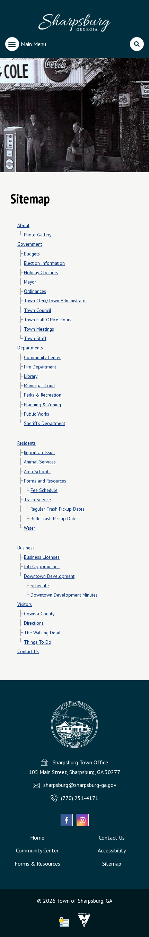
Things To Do (37, 642)
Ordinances (35, 291)
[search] (137, 44)
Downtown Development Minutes (64, 595)
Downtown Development (49, 576)
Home (37, 837)
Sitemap (111, 863)
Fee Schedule (44, 490)
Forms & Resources (37, 863)
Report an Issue (39, 452)
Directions (34, 623)
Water (29, 528)
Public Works (36, 414)
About (23, 225)
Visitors (24, 604)
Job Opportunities (42, 566)
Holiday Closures (41, 272)
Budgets (32, 254)
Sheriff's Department (44, 423)
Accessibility (112, 850)
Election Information (44, 263)
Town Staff (35, 338)
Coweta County (39, 613)
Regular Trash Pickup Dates (57, 509)
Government (29, 244)
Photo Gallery (37, 235)
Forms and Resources (45, 481)
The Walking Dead (42, 633)
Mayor (30, 282)
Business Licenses (42, 557)
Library (30, 376)
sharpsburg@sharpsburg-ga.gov (79, 784)
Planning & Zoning (42, 404)
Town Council (37, 310)
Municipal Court (39, 385)
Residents (26, 443)
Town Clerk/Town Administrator (55, 300)
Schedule (39, 585)
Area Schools (37, 471)
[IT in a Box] (82, 925)
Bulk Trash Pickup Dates (54, 518)
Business (26, 548)
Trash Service (37, 499)
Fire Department (40, 367)
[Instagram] (83, 820)
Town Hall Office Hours (47, 319)
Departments (30, 348)
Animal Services (40, 462)
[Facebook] (67, 820)
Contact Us (28, 651)
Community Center (42, 357)
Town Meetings (39, 329)
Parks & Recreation (42, 395)
